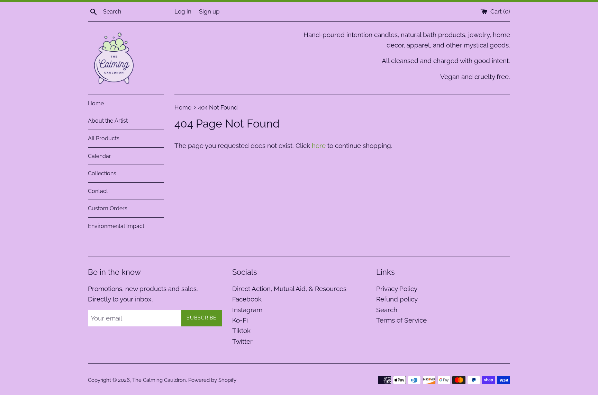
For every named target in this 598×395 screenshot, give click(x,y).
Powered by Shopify (212, 380)
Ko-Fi (240, 320)
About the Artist (108, 120)
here (319, 145)
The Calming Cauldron (159, 380)
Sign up (209, 11)
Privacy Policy (396, 288)
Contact (98, 191)
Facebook (247, 299)
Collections (102, 173)
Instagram (247, 310)
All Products (103, 138)
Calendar (99, 156)
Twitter (242, 341)
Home (96, 103)
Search (386, 310)
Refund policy (397, 299)
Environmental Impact (116, 226)
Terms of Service (401, 320)
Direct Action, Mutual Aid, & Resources (289, 288)
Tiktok (241, 330)
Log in (182, 11)
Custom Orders (107, 208)
